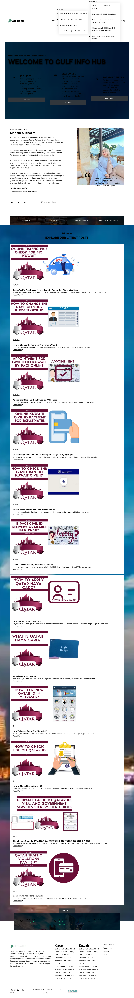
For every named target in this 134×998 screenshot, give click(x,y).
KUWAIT (16, 285)
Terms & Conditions (53, 989)
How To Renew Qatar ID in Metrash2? (72, 31)
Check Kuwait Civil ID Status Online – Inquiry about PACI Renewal (105, 29)
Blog (123, 21)
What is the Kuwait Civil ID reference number (104, 7)
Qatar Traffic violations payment (28, 896)
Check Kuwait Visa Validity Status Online (103, 38)
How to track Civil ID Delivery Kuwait (104, 14)
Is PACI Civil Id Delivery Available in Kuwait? (33, 564)
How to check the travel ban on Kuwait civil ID (34, 510)
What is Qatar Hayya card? (69, 25)
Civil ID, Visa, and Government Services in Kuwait (102, 21)
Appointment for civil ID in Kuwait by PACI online (35, 400)
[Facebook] (69, 991)
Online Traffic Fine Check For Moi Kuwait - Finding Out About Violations (45, 290)
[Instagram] (74, 991)
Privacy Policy (38, 989)
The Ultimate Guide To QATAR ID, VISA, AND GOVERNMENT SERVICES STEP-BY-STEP (51, 841)
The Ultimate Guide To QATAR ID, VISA (73, 13)
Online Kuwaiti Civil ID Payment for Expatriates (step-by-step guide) (44, 455)
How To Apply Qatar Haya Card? (71, 19)
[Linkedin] (76, 991)
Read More (18, 295)
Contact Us (107, 948)
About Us (106, 951)
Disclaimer (47, 993)
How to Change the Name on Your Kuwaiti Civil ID (35, 345)
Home (53, 21)
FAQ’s (105, 955)
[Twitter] (72, 991)
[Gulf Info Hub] (16, 21)
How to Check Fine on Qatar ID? (27, 786)
